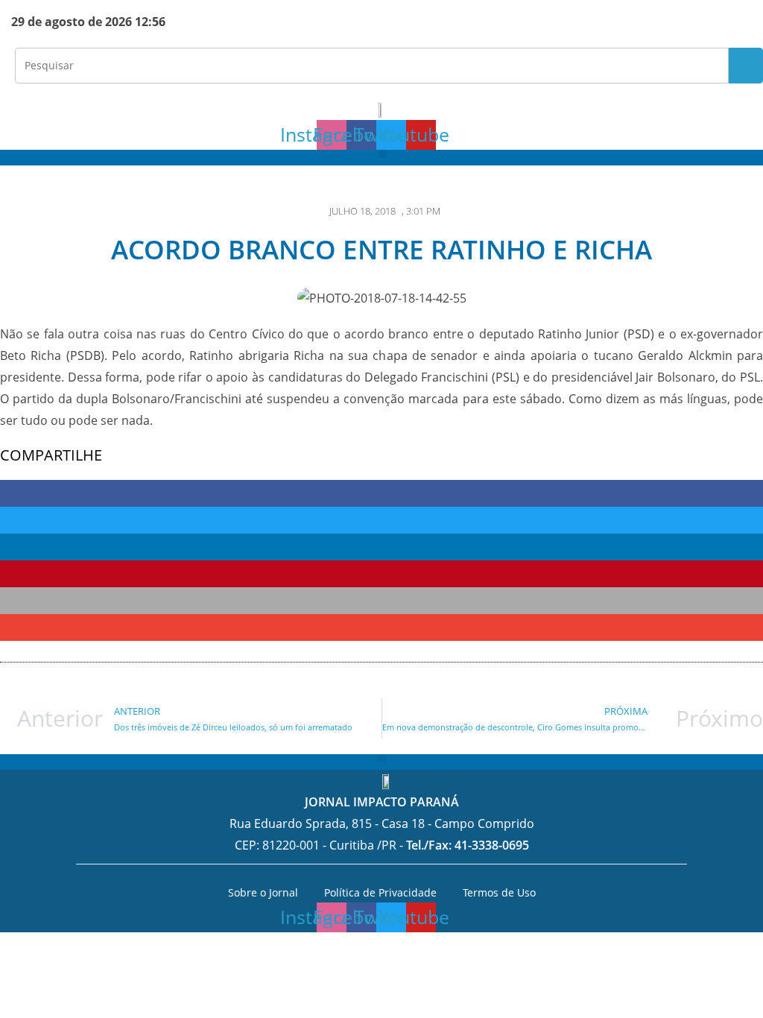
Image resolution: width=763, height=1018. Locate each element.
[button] (382, 154)
